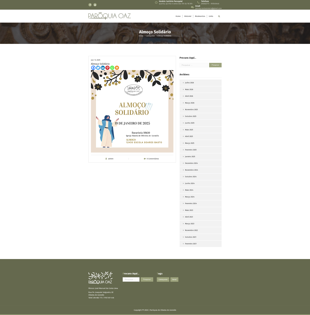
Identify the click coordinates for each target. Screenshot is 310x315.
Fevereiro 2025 (191, 150)
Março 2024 (189, 197)
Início (141, 36)
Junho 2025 (189, 123)
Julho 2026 (189, 83)
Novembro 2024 (191, 170)
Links (211, 16)
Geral (174, 279)
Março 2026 (189, 103)
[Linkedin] (103, 68)
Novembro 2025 (191, 109)
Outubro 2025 (190, 116)
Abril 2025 (189, 136)
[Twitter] (98, 68)
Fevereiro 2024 (191, 203)
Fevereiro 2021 (191, 244)
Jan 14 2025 (95, 60)
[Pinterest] (107, 68)
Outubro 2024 (191, 177)
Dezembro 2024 (191, 163)
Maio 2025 (189, 130)
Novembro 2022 (191, 230)
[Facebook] (93, 68)
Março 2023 (189, 224)
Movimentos (200, 16)
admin (110, 159)
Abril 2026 (189, 96)
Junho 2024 (190, 183)
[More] (117, 68)
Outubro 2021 (190, 237)
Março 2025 (189, 143)
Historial (187, 16)
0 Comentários (153, 159)
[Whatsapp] (112, 68)
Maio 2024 (189, 190)
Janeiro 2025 (190, 156)
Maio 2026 (189, 89)
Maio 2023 (189, 210)
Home (178, 16)
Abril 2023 (189, 217)
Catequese (150, 36)
